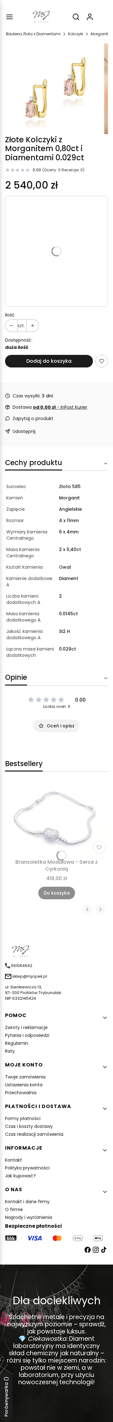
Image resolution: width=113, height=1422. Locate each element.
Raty (10, 1051)
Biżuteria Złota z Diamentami (33, 34)
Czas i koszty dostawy (29, 1126)
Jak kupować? (20, 1176)
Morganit (99, 34)
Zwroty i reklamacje (26, 1027)
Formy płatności (22, 1118)
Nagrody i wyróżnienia (28, 1217)
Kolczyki (75, 34)
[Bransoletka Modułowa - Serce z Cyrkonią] (56, 819)
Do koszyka (57, 893)
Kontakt (13, 1160)
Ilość (10, 315)
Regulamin (16, 1043)
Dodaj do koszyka (49, 361)
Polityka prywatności (27, 1168)
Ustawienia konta (23, 1085)
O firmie (14, 1209)
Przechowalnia (20, 1092)
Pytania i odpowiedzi (27, 1035)
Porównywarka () (6, 1397)
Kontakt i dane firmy (27, 1201)
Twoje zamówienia (25, 1077)
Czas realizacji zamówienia (34, 1134)
